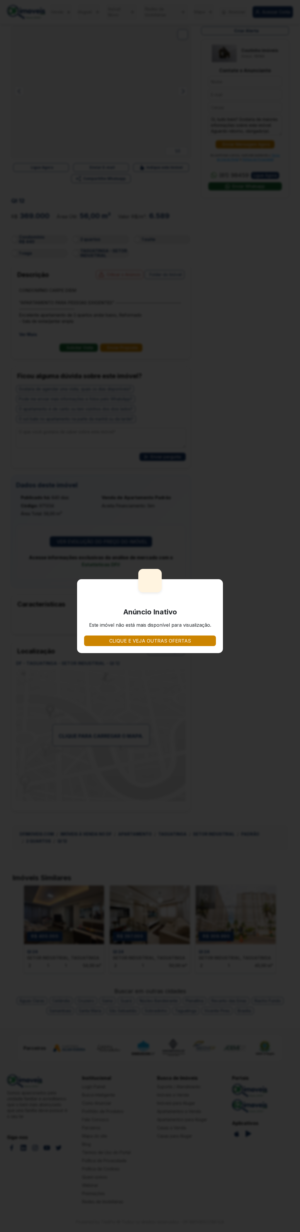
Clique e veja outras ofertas (150, 641)
